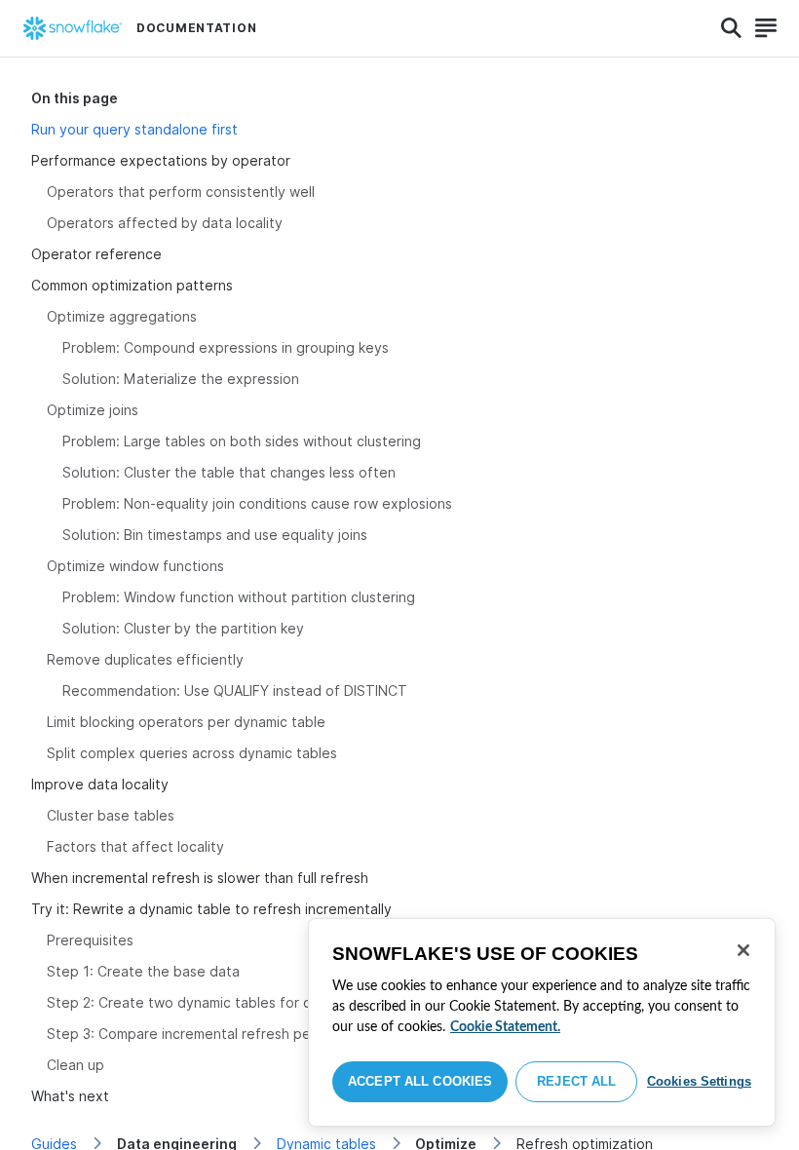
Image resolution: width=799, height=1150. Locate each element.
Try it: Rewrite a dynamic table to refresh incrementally (211, 909)
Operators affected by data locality (165, 222)
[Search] (731, 28)
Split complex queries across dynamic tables (192, 753)
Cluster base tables (110, 815)
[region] (542, 1022)
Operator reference (96, 254)
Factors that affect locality (135, 846)
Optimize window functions (135, 565)
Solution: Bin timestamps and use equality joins (214, 534)
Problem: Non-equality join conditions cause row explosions (257, 503)
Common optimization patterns (132, 285)
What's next (70, 1096)
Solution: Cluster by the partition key (183, 628)
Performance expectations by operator (160, 160)
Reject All (576, 1081)
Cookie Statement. (505, 1027)
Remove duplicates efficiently (145, 659)
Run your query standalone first (134, 129)
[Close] (743, 950)
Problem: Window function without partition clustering (238, 597)
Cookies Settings (699, 1081)
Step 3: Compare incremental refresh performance (212, 1033)
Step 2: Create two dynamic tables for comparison (212, 1002)
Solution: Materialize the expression (180, 378)
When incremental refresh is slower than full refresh (199, 877)
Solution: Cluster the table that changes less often (229, 472)
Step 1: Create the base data (143, 971)
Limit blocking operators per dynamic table (186, 721)
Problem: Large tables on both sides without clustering (241, 441)
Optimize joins (92, 410)
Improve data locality (100, 784)
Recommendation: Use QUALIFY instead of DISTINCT (234, 690)
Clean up (75, 1064)
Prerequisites (90, 940)
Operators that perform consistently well (181, 191)
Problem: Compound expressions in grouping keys (225, 347)
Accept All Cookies (420, 1081)
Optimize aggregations (122, 316)
